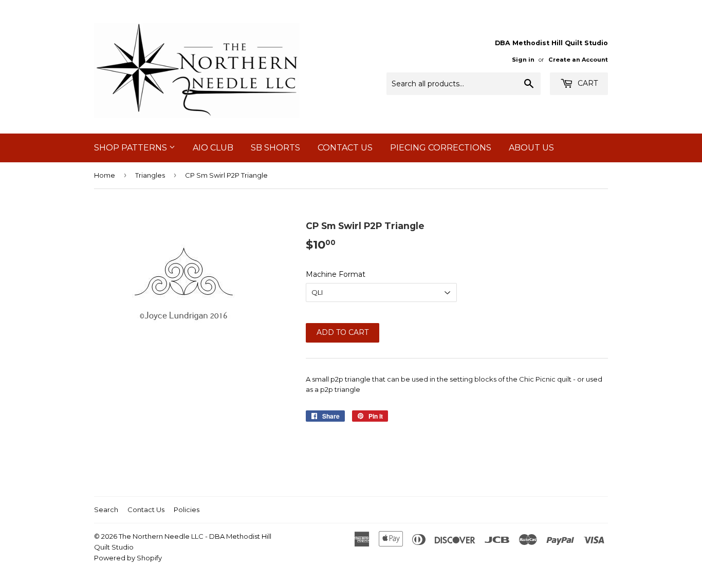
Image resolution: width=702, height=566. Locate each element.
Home (104, 175)
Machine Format (335, 274)
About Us (531, 148)
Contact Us (345, 148)
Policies (186, 509)
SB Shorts (275, 148)
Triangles (150, 175)
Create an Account (578, 59)
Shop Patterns (131, 148)
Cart (587, 83)
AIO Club (213, 148)
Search (106, 509)
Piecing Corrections (440, 148)
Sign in (523, 59)
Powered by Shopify (128, 558)
